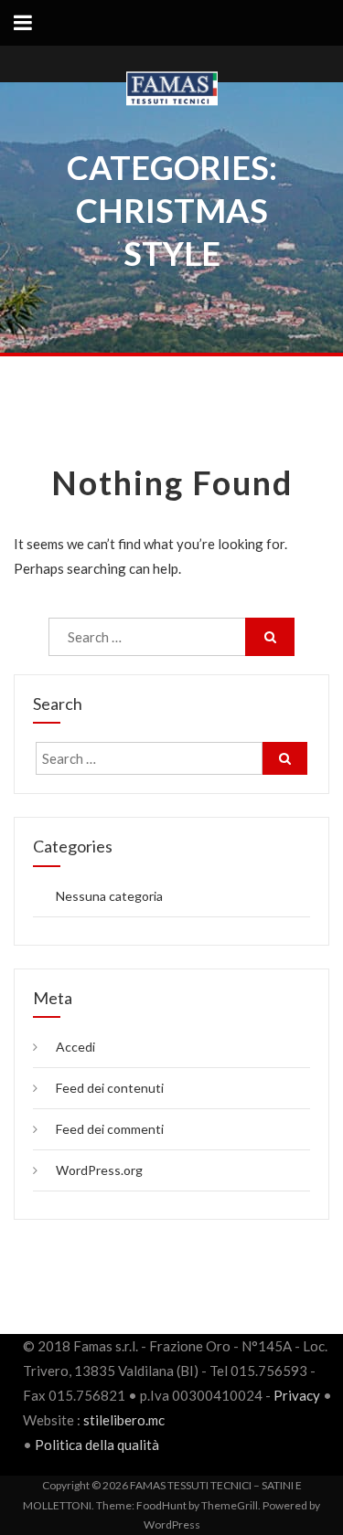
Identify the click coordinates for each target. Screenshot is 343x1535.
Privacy (296, 1395)
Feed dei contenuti (110, 1088)
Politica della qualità (97, 1444)
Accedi (75, 1046)
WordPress (172, 1524)
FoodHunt (161, 1505)
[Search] (270, 637)
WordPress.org (99, 1170)
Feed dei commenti (110, 1129)
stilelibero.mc (124, 1420)
